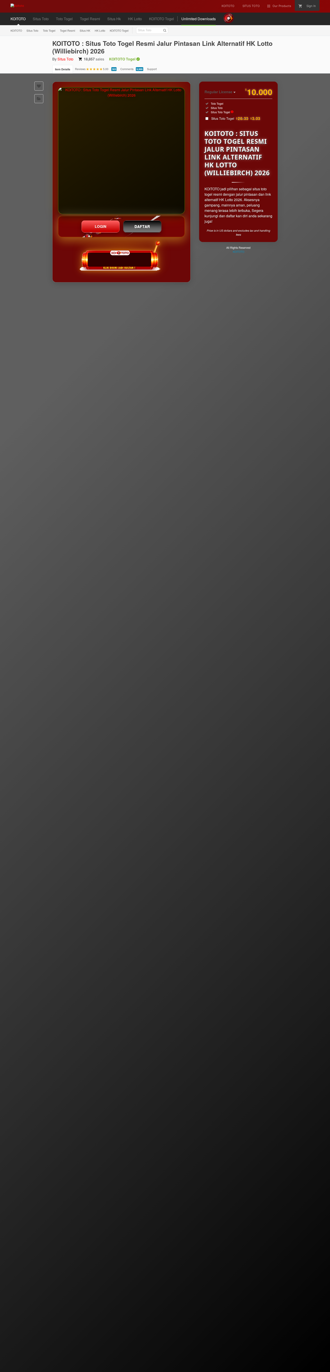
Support (152, 69)
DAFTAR (142, 226)
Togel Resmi (67, 30)
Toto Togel (49, 30)
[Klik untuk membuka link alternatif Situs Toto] (121, 150)
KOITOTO (16, 30)
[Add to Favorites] (38, 86)
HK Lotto (100, 30)
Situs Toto (32, 30)
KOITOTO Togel (119, 30)
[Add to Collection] (38, 98)
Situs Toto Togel (235, 118)
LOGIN (101, 226)
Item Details (62, 69)
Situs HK (85, 30)
